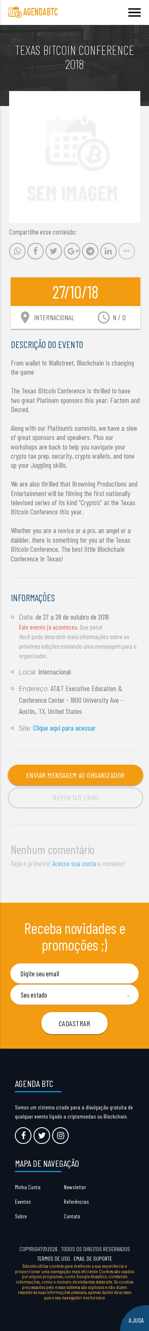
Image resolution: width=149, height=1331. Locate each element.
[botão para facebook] (23, 1135)
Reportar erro (76, 797)
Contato (72, 1216)
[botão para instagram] (60, 1135)
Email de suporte (93, 1258)
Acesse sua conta (74, 863)
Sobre (21, 1216)
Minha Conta (28, 1186)
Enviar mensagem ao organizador (75, 775)
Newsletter (75, 1186)
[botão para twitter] (42, 1135)
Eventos (23, 1201)
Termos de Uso (53, 1258)
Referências (76, 1201)
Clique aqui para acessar (64, 727)
